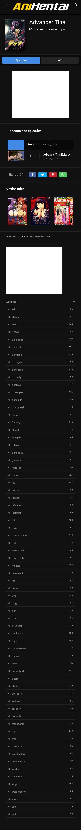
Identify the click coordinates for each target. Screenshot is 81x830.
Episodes (21, 60)
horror (40, 29)
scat (14, 663)
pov (14, 618)
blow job (16, 347)
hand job (16, 467)
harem (15, 475)
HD (31, 29)
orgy (14, 603)
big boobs (17, 339)
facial (15, 415)
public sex (18, 633)
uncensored (19, 761)
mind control (19, 558)
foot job (16, 437)
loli (13, 520)
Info (59, 60)
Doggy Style (18, 407)
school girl (18, 671)
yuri (14, 814)
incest (15, 497)
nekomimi (17, 573)
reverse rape (19, 648)
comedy (16, 377)
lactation (16, 513)
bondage (17, 354)
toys (14, 731)
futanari (16, 445)
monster (52, 29)
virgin (15, 784)
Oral (14, 595)
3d (13, 309)
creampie (17, 392)
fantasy (16, 422)
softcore (17, 693)
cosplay (16, 384)
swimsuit (17, 701)
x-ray (15, 799)
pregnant (17, 626)
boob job (17, 362)
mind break (18, 550)
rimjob (15, 656)
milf (14, 543)
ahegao (16, 317)
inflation (16, 505)
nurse (15, 588)
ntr (13, 580)
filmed (15, 430)
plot (63, 29)
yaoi (14, 806)
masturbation (19, 535)
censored (17, 369)
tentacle (16, 716)
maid (14, 528)
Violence (17, 776)
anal (14, 324)
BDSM (15, 332)
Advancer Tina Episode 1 (58, 154)
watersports (19, 791)
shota (15, 686)
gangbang (17, 452)
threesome (18, 723)
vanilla (15, 769)
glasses (16, 460)
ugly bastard (19, 754)
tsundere (17, 746)
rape (14, 641)
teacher (16, 708)
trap (14, 739)
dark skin (17, 400)
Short (15, 678)
